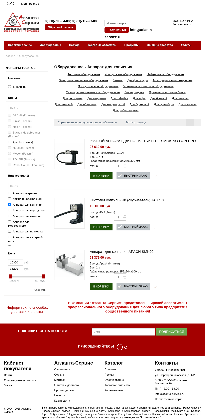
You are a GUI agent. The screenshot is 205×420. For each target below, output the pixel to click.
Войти (8, 375)
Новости (59, 395)
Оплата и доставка (66, 385)
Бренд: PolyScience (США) (107, 152)
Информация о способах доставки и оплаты (27, 309)
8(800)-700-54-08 (57, 21)
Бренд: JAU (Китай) (102, 212)
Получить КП (117, 29)
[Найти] (161, 23)
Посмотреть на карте (169, 399)
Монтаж (59, 379)
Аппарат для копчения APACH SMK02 (122, 252)
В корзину (101, 175)
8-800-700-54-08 (166, 380)
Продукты (131, 44)
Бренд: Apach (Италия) (105, 263)
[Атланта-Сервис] (21, 22)
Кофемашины (114, 390)
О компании (62, 369)
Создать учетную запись (20, 380)
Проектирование (20, 44)
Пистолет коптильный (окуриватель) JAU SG (127, 200)
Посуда (74, 44)
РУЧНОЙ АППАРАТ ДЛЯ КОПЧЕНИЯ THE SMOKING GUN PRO (143, 141)
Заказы (8, 385)
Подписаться (171, 332)
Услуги (186, 44)
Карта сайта (62, 400)
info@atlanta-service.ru (169, 393)
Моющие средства (160, 44)
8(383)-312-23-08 (84, 21)
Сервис (59, 374)
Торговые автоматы (101, 44)
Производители (64, 390)
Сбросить (39, 289)
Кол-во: (94, 165)
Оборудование (50, 44)
